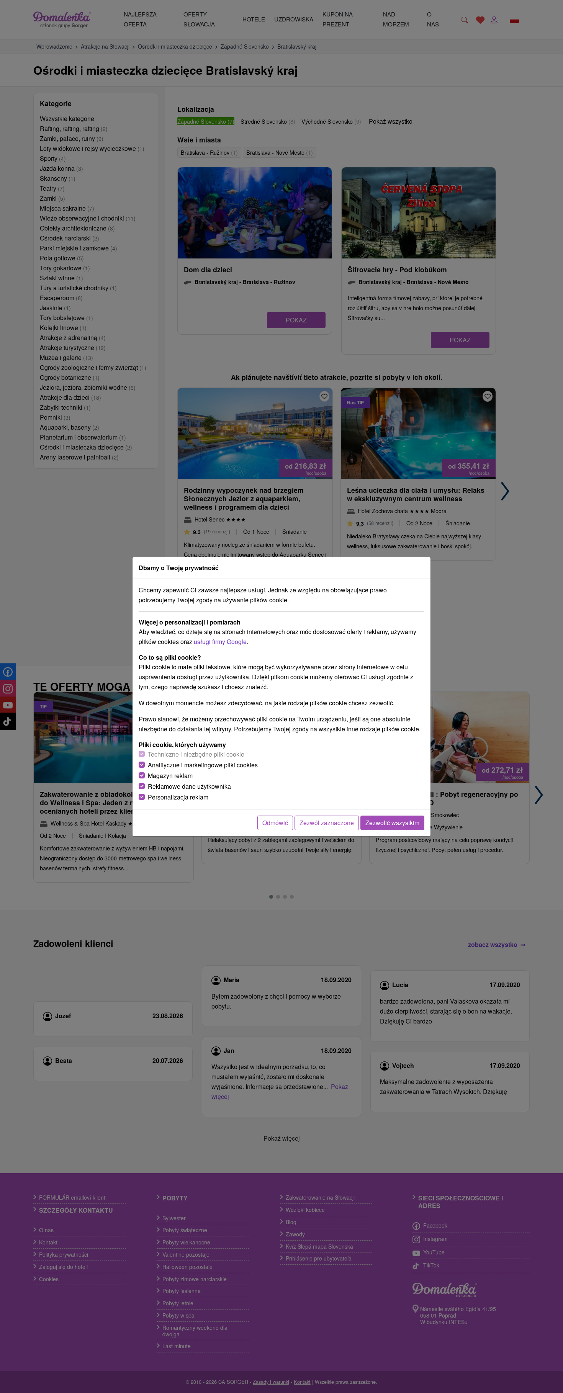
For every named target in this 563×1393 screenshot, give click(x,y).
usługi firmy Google (220, 641)
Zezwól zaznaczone (327, 822)
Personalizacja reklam (178, 797)
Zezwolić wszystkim (392, 822)
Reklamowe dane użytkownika (189, 786)
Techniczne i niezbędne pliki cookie (196, 754)
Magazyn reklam (170, 775)
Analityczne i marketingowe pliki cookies (203, 764)
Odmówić (275, 822)
